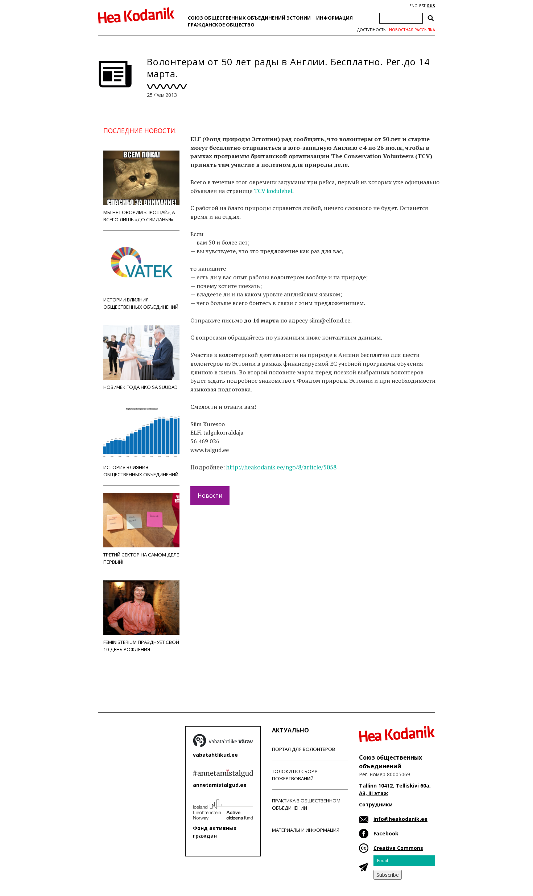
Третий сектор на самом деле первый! (141, 558)
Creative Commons (398, 847)
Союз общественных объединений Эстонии (249, 18)
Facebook (385, 833)
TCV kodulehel (273, 191)
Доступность (371, 29)
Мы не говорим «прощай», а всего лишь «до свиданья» (139, 216)
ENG (413, 5)
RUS (431, 5)
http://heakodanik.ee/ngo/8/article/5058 (281, 467)
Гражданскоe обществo (221, 24)
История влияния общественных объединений (140, 471)
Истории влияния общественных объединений (140, 303)
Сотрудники (376, 804)
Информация (334, 18)
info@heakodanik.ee (400, 818)
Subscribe (387, 874)
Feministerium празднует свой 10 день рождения (141, 646)
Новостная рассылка (412, 29)
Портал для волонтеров (303, 749)
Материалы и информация (305, 830)
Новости (210, 496)
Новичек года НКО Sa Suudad (140, 387)
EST (422, 5)
